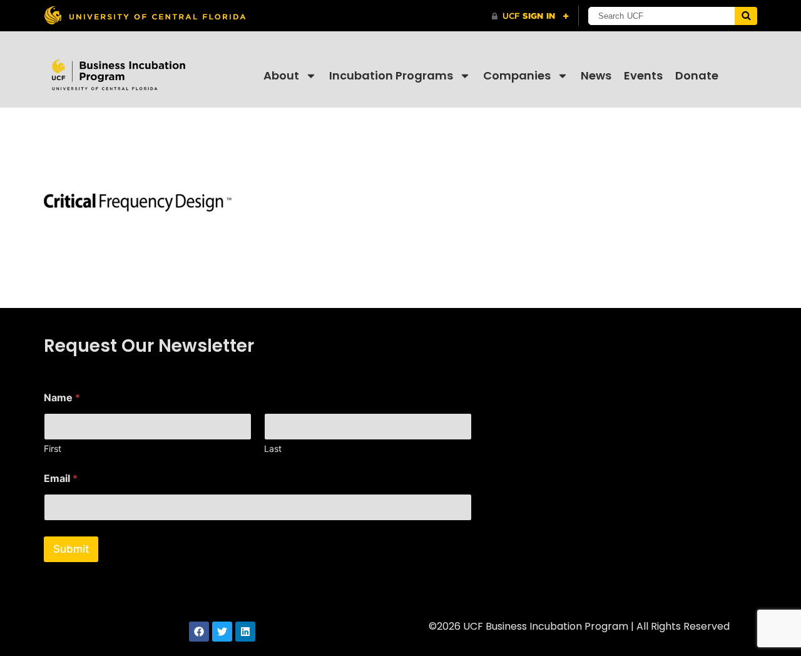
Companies (517, 75)
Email (61, 478)
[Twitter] (222, 632)
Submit (71, 549)
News (596, 75)
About (281, 75)
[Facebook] (199, 632)
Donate (696, 75)
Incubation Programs (391, 75)
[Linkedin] (245, 632)
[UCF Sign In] (530, 16)
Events (643, 75)
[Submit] (746, 16)
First (52, 448)
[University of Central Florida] (144, 15)
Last (273, 448)
